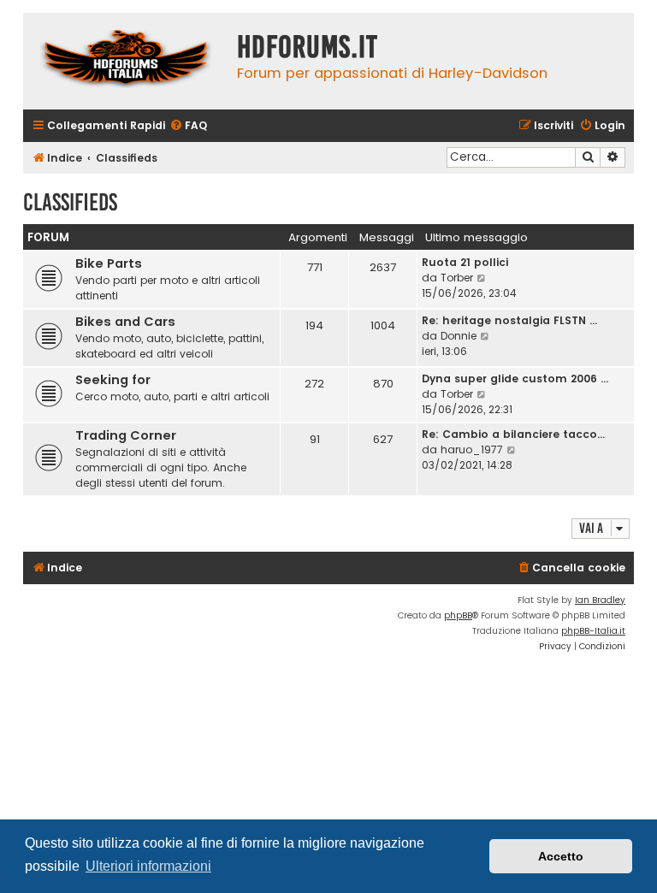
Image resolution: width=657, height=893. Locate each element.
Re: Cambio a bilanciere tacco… (513, 434)
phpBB (458, 615)
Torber (457, 277)
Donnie (458, 335)
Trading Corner (125, 435)
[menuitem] (188, 126)
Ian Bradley (600, 600)
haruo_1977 (472, 449)
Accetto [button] (560, 856)
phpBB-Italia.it (593, 630)
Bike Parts (108, 263)
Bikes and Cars (125, 321)
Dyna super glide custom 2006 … (515, 378)
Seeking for (113, 379)
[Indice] (125, 61)
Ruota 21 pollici (465, 262)
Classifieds (70, 202)
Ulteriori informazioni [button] (148, 866)
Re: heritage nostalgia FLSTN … (509, 320)
